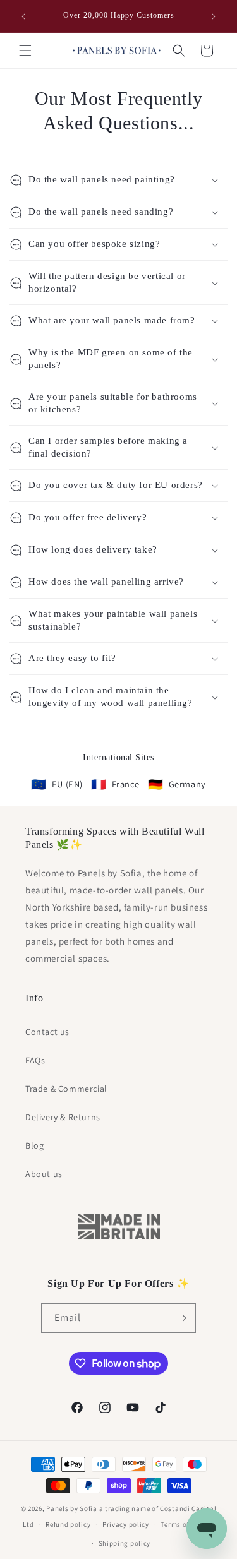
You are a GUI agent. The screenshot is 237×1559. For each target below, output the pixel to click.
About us (44, 1174)
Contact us (47, 1031)
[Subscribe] (181, 1318)
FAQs (35, 1060)
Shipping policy (125, 1543)
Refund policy (68, 1524)
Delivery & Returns (62, 1117)
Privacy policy (125, 1524)
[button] (25, 50)
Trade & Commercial (66, 1088)
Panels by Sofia (71, 1508)
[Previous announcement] (23, 16)
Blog (34, 1145)
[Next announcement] (214, 16)
